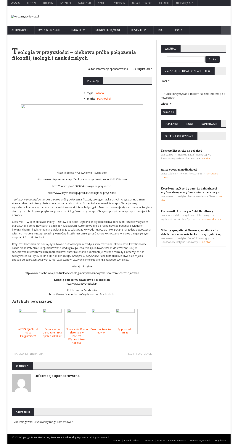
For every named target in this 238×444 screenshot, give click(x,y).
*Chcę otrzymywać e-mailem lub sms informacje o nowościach (193, 95)
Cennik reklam (131, 440)
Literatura (36, 353)
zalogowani (26, 422)
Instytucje (65, 3)
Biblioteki (164, 3)
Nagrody (48, 3)
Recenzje (31, 3)
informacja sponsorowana (57, 375)
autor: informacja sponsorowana (108, 69)
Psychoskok (104, 98)
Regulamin (220, 440)
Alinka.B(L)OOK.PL (185, 3)
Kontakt (117, 440)
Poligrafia (119, 3)
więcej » (166, 103)
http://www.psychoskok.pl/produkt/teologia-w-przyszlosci (82, 193)
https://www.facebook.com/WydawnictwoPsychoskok (82, 294)
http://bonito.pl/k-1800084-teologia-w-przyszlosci (81, 186)
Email (165, 81)
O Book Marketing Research (171, 440)
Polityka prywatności (200, 440)
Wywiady (15, 3)
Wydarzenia (84, 3)
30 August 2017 (142, 69)
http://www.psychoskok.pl (82, 283)
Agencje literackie (142, 3)
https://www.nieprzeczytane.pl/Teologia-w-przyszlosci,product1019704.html (82, 179)
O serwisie (148, 440)
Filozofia (99, 93)
